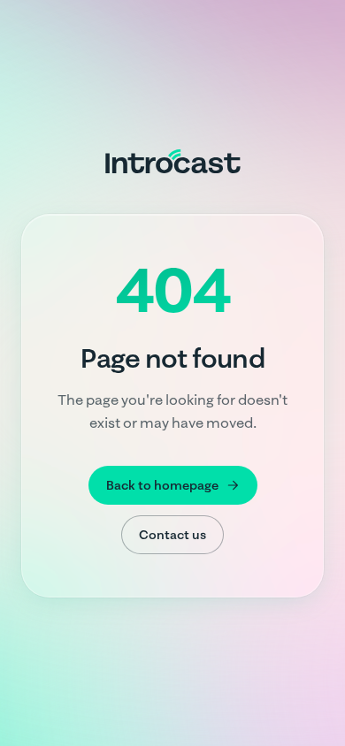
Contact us (172, 535)
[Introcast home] (173, 160)
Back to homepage (162, 485)
